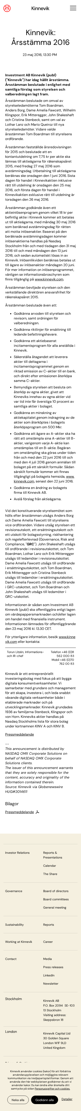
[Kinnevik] (40, 9)
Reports (48, 925)
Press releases (53, 967)
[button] (73, 8)
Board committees (56, 899)
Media (47, 959)
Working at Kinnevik (18, 942)
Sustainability (14, 925)
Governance (13, 891)
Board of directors (55, 891)
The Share (50, 874)
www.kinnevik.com (49, 279)
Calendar (49, 866)
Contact (10, 959)
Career (48, 942)
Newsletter (50, 984)
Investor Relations (17, 853)
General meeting (54, 907)
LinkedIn (48, 975)
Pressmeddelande (19, 734)
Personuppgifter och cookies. (52, 1088)
